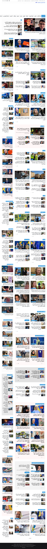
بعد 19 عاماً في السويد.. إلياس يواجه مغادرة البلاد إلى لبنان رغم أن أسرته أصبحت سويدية (36, 323)
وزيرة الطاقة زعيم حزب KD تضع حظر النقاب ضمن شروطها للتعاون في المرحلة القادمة (38, 118)
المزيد (15, 311)
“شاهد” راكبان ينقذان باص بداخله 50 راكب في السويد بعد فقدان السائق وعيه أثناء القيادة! (20, 162)
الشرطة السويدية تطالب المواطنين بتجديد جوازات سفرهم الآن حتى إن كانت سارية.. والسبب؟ (7, 90)
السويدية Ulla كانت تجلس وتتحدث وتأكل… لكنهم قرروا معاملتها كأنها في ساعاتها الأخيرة (7, 328)
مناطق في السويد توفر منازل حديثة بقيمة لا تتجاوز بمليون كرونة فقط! (20, 495)
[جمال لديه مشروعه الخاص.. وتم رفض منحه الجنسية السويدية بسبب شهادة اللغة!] (27, 323)
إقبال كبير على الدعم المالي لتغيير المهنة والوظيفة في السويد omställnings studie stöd (5, 251)
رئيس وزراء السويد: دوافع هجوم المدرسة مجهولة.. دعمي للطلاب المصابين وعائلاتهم (22, 73)
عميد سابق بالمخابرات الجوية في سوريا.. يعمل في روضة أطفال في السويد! (36, 202)
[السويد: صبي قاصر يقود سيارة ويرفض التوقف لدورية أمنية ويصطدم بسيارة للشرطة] (11, 436)
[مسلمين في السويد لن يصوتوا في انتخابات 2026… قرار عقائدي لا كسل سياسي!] (27, 387)
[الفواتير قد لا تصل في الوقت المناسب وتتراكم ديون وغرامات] (10, 402)
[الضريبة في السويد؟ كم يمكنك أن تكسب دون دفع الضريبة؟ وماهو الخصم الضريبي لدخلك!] (43, 86)
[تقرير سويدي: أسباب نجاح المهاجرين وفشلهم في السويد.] (42, 479)
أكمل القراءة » (26, 320)
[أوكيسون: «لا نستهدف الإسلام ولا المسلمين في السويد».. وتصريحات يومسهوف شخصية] (27, 142)
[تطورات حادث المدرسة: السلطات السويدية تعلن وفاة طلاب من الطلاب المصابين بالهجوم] (11, 213)
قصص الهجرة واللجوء (40, 311)
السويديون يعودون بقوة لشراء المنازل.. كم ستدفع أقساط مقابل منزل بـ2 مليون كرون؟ (38, 181)
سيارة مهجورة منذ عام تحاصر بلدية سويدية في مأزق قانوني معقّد (20, 499)
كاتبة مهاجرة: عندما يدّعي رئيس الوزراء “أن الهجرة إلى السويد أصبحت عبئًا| (36, 387)
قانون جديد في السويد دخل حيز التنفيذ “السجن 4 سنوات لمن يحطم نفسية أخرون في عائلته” (7, 166)
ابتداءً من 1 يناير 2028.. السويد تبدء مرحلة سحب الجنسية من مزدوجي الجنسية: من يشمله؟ (22, 251)
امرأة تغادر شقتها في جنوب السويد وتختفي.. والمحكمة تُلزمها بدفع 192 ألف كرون (36, 503)
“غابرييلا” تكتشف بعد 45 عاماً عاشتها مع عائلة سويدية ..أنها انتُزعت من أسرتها (8, 338)
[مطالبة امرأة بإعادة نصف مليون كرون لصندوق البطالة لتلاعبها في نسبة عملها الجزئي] (11, 442)
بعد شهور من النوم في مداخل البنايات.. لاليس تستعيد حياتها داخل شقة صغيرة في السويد (7, 368)
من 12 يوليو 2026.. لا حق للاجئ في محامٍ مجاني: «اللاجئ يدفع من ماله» (7, 195)
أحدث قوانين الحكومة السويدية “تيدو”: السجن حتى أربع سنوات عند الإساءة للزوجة (36, 254)
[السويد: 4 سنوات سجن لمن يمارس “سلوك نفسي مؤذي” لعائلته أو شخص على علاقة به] (27, 256)
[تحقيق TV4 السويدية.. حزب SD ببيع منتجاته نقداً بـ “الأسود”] (27, 475)
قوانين (24, 16)
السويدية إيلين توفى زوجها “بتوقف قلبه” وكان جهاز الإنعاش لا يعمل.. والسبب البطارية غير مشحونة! (22, 278)
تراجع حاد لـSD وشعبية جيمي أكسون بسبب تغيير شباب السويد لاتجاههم (35, 137)
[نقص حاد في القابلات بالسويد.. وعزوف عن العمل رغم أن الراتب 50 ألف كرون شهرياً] (43, 233)
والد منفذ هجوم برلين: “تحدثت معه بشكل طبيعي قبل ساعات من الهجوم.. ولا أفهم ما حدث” (20, 184)
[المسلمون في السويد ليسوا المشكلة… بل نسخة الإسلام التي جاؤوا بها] (27, 394)
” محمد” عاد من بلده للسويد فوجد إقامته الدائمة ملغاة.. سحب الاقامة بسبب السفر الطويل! (7, 348)
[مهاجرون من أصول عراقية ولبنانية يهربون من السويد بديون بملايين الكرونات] (42, 484)
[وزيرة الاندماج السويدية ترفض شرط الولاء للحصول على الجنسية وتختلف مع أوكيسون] (20, 33)
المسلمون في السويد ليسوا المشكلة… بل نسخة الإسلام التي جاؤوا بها (20, 395)
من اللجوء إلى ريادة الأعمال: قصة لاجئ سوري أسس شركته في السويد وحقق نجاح (23, 360)
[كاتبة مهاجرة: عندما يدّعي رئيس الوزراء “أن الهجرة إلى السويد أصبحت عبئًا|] (43, 387)
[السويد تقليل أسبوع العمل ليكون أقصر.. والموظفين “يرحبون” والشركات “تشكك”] (27, 206)
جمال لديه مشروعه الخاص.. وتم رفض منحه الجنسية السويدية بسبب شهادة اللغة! (20, 323)
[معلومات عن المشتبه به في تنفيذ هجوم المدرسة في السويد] (11, 204)
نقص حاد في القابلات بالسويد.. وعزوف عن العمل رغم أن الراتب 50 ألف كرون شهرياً (36, 233)
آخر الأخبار (39, 16)
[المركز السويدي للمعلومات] (23, 3)
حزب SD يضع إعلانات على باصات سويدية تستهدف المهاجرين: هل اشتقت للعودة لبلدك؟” (7, 100)
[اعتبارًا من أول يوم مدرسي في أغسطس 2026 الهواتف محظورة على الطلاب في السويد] (27, 259)
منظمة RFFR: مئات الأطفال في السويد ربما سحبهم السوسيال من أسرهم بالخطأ (20, 198)
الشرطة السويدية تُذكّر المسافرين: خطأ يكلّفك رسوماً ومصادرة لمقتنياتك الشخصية (37, 441)
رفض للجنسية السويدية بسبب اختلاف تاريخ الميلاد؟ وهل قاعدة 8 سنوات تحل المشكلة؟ (8, 294)
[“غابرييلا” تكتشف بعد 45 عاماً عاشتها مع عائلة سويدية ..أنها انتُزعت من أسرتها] (11, 527)
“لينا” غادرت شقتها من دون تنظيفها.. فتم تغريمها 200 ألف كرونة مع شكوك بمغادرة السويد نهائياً (7, 358)
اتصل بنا (22, 0)
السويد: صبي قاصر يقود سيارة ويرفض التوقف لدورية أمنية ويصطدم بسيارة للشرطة (5, 437)
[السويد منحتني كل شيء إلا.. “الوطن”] (43, 394)
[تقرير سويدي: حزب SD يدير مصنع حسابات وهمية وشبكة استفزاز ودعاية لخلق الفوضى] (27, 479)
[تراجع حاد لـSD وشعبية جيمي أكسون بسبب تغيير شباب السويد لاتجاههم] (42, 137)
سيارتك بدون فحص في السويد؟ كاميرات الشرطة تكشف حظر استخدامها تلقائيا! (38, 454)
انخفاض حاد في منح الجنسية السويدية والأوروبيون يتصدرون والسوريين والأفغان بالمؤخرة (7, 274)
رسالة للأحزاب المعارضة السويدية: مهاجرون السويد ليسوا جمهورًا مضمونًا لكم (36, 391)
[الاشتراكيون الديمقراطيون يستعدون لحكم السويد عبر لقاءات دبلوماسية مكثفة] (43, 82)
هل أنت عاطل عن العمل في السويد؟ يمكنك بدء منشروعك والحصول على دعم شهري (38, 224)
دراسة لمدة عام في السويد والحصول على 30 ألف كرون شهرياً (20, 227)
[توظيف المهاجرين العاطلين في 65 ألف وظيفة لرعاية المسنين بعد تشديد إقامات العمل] (43, 206)
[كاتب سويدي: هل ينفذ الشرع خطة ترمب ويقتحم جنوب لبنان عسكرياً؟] (27, 391)
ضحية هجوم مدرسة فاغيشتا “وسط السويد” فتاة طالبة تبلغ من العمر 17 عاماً (23, 129)
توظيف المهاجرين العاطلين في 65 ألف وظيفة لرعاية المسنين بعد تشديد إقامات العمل (36, 206)
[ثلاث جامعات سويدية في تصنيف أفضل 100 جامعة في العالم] (11, 246)
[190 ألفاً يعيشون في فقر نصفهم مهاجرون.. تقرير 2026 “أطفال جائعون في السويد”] (27, 484)
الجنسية (11, 16)
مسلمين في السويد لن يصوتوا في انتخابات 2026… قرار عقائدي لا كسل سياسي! (20, 387)
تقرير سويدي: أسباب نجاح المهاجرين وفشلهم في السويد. (35, 479)
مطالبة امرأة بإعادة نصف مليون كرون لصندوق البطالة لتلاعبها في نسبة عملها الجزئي (5, 443)
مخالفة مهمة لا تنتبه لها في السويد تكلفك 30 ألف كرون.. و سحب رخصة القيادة (23, 441)
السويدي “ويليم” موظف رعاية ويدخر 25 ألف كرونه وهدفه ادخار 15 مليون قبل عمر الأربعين (5, 129)
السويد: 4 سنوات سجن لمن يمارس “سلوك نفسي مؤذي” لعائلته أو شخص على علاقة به (20, 256)
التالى (17, 66)
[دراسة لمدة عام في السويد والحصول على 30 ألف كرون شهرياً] (27, 227)
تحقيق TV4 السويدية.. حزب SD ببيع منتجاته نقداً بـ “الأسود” (20, 475)
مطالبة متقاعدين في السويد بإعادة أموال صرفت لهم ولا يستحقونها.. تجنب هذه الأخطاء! (22, 50)
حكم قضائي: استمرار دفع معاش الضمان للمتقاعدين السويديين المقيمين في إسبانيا (8, 156)
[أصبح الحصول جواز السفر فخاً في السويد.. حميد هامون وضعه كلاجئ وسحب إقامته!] (27, 327)
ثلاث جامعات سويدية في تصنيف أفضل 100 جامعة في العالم (5, 246)
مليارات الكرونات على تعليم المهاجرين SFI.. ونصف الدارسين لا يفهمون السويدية (35, 475)
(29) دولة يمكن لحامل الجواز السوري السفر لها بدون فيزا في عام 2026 (7, 493)
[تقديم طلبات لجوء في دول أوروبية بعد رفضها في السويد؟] (10, 396)
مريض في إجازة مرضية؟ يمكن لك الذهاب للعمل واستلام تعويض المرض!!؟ (38, 428)
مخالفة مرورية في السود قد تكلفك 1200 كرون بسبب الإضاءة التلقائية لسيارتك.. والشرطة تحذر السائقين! (38, 50)
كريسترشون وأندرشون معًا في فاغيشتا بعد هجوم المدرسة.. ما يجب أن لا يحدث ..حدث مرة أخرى (7, 48)
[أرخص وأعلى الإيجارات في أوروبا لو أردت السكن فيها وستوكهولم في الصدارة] (10, 389)
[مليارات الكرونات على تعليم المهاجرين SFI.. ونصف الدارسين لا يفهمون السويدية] (42, 475)
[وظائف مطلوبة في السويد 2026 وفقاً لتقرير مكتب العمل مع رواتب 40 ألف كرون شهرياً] (11, 256)
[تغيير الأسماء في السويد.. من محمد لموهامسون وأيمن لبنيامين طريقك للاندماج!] (20, 26)
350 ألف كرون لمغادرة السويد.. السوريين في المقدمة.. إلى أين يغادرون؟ (23, 466)
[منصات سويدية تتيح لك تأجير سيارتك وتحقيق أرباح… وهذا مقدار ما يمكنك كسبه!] (27, 231)
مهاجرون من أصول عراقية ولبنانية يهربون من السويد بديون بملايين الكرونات (35, 484)
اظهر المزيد (30, 538)
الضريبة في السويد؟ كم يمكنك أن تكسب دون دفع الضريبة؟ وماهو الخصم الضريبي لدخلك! (36, 86)
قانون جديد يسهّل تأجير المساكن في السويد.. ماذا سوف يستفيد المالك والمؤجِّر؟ (7, 185)
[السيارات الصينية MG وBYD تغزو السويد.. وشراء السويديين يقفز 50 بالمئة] (43, 189)
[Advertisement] (23, 9)
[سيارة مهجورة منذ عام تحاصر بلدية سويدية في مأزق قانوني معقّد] (27, 499)
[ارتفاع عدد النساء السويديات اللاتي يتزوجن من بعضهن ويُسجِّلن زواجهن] (11, 123)
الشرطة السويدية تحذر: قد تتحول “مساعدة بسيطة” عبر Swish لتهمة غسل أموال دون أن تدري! (23, 415)
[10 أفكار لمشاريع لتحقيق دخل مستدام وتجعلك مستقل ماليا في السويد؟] (11, 118)
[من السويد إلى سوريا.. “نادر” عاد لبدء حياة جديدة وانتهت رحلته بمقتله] (11, 431)
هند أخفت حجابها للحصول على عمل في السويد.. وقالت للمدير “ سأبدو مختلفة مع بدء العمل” (38, 360)
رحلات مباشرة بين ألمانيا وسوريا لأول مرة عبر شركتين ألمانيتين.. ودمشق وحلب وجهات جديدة (20, 188)
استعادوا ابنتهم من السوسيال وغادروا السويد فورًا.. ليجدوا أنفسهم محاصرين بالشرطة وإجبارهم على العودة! (22, 291)
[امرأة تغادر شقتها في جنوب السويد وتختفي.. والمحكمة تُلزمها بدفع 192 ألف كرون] (43, 503)
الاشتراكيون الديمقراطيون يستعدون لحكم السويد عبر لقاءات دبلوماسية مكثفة (36, 82)
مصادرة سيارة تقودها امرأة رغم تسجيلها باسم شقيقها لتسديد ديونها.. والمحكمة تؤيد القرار (38, 162)
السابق (43, 66)
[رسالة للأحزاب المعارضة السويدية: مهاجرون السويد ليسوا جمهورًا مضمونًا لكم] (43, 391)
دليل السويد (31, 16)
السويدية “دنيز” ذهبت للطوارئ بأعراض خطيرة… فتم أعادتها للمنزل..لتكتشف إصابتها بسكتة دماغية (22, 305)
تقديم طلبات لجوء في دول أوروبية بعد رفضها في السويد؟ (6, 398)
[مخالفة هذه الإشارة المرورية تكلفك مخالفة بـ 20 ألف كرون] (10, 377)
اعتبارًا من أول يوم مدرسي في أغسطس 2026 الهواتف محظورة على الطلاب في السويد (20, 259)
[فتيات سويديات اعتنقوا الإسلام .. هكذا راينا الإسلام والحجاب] (11, 108)
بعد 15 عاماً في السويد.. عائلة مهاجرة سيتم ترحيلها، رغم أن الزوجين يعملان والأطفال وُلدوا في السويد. (22, 315)
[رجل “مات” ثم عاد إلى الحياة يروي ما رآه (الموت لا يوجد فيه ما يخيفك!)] (20, 30)
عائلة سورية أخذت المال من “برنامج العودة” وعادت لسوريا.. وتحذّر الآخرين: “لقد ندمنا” (8, 465)
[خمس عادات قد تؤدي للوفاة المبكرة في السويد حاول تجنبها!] (11, 113)
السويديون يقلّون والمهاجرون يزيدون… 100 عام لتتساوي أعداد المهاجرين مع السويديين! (20, 202)
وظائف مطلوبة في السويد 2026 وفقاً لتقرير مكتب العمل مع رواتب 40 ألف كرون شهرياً (5, 257)
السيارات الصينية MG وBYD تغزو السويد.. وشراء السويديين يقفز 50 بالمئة (36, 189)
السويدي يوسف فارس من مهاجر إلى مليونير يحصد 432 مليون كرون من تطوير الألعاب (37, 347)
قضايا (27, 16)
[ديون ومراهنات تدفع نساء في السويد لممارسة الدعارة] (43, 198)
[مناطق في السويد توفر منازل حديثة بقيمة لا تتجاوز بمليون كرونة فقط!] (27, 495)
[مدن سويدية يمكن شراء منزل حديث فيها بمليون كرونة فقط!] (43, 499)
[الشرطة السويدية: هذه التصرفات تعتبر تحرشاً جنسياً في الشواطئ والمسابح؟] (10, 382)
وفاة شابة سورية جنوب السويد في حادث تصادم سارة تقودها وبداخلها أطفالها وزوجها (7, 427)
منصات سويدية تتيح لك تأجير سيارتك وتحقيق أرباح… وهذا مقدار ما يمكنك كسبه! (20, 231)
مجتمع (18, 16)
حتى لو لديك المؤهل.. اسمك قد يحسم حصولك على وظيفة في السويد (20, 86)
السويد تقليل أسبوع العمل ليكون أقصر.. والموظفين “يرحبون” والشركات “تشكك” (20, 206)
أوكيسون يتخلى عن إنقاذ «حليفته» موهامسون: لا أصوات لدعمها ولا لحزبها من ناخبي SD (38, 105)
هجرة (21, 16)
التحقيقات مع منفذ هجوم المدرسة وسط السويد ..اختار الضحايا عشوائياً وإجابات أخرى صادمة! (38, 63)
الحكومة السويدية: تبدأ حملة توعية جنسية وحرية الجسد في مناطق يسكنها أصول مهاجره (7, 512)
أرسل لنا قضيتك (19, 0)
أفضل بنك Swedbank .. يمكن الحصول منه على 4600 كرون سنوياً (36, 185)
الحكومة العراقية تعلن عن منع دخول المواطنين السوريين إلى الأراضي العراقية (7, 474)
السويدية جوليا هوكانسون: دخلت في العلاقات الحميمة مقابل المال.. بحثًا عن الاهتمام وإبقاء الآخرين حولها (38, 278)
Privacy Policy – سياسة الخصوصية (34, 0)
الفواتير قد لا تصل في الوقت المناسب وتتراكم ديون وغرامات (5, 404)
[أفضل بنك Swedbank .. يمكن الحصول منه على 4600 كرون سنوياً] (43, 185)
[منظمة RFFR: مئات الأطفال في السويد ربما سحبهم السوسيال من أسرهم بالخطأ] (27, 198)
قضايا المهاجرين (6, 16)
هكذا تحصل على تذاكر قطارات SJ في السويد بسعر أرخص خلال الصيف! (5, 410)
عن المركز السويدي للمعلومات (27, 0)
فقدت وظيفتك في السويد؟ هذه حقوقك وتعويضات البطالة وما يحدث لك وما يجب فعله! (22, 63)
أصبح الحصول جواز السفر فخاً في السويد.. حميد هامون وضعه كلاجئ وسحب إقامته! (20, 327)
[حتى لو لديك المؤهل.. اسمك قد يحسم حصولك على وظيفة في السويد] (27, 86)
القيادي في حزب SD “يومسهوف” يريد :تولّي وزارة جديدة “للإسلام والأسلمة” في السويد (22, 105)
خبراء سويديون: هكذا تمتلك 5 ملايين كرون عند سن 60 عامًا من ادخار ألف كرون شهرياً (23, 347)
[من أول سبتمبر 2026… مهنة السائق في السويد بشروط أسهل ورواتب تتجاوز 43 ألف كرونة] (43, 228)
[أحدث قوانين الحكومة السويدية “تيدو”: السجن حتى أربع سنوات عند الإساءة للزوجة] (43, 254)
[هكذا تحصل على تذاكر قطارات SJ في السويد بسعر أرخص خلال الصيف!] (10, 408)
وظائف (14, 16)
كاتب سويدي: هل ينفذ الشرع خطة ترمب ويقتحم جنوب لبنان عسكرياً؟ (20, 391)
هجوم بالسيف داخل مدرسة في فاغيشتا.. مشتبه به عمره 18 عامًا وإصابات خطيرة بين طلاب (7, 79)
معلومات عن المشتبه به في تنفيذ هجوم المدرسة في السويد (5, 204)
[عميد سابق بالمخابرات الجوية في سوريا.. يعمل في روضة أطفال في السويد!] (43, 202)
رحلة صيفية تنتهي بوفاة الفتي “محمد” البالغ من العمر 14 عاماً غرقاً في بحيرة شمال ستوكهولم (20, 158)
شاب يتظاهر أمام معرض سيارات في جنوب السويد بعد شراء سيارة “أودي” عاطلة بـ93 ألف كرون (38, 305)
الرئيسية (43, 16)
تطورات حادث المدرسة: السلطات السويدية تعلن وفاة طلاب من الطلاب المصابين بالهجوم (8, 68)
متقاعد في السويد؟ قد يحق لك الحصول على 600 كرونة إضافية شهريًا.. (38, 415)
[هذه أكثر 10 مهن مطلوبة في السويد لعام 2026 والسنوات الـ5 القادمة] (11, 241)
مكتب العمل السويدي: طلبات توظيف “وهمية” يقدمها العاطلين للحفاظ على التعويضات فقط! (38, 522)
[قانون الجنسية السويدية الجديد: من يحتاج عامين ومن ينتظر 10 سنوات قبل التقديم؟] (42, 376)
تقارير (35, 16)
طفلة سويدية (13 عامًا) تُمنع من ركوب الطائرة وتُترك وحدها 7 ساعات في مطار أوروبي (20, 503)
